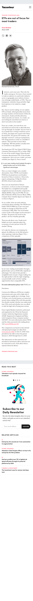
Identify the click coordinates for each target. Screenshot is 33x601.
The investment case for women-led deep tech (15, 471)
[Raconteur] (8, 7)
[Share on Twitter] (3, 35)
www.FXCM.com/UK (12, 324)
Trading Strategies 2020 (10, 15)
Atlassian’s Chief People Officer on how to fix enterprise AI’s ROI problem (16, 451)
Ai (2, 439)
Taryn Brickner (6, 27)
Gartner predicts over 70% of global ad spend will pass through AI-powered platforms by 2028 (14, 461)
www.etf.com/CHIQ (8, 332)
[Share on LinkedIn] (6, 35)
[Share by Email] (10, 35)
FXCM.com (27, 284)
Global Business (8, 371)
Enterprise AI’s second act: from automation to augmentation (16, 443)
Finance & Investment (9, 468)
